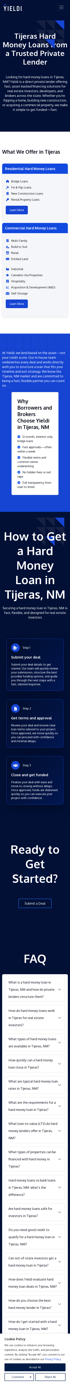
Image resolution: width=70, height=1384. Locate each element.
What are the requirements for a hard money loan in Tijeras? (32, 1106)
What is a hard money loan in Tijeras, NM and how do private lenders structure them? (31, 989)
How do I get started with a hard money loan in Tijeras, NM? (32, 1325)
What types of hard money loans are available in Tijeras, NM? (32, 1042)
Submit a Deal (35, 903)
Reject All (50, 1376)
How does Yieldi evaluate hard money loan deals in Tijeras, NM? (32, 1282)
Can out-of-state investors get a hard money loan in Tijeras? (32, 1261)
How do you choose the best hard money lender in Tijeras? (29, 1304)
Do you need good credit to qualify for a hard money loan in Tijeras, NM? (31, 1237)
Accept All (35, 1367)
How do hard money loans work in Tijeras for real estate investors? (31, 1018)
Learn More (17, 210)
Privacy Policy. (53, 1359)
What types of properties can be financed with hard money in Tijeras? (32, 1159)
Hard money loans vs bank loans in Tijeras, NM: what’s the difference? (32, 1187)
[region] (35, 1359)
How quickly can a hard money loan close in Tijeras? (30, 1063)
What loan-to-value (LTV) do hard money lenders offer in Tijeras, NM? (32, 1131)
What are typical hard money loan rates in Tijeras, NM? (33, 1084)
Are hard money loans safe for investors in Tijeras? (30, 1212)
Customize (18, 1376)
